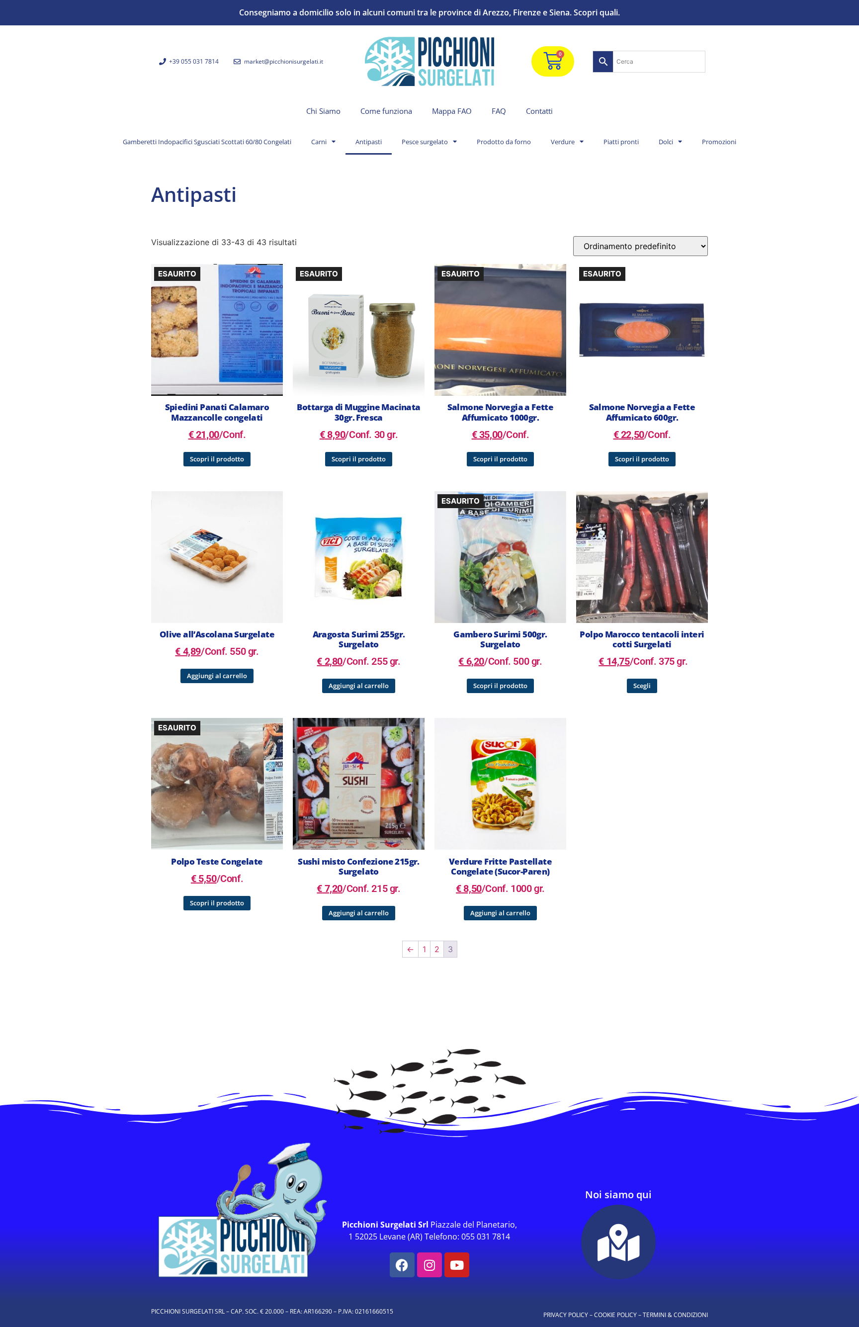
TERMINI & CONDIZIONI (675, 1315)
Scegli (642, 685)
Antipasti (368, 141)
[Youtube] (456, 1264)
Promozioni (719, 141)
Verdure (563, 141)
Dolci (666, 141)
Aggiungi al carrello (217, 675)
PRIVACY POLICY (565, 1315)
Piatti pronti (621, 141)
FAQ (499, 111)
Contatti (539, 111)
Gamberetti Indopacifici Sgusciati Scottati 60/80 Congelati (207, 141)
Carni (319, 141)
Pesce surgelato (425, 141)
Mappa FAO (452, 111)
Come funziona (386, 111)
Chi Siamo (323, 111)
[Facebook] (402, 1264)
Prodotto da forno (504, 141)
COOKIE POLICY (615, 1315)
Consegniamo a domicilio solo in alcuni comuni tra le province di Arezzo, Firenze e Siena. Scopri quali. (429, 12)
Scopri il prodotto (217, 458)
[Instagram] (429, 1264)
